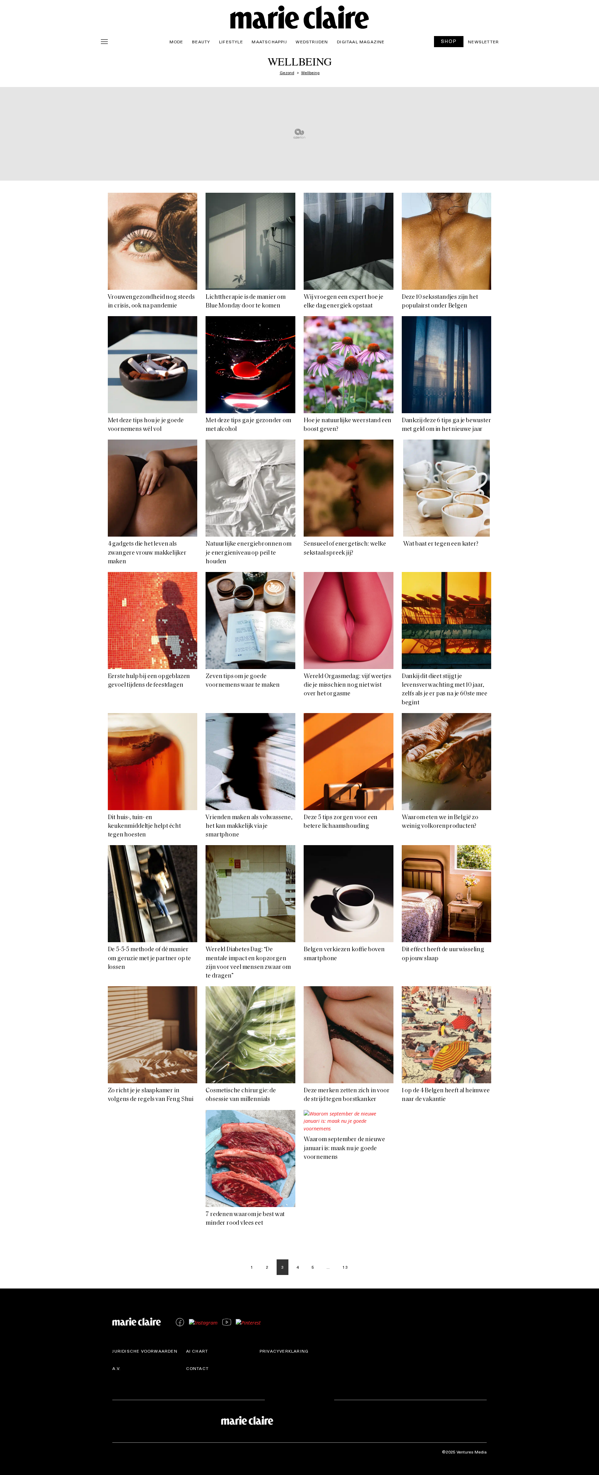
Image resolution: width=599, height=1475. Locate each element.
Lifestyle (231, 41)
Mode (176, 41)
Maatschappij (269, 41)
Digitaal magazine (360, 41)
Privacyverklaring (284, 1351)
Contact (197, 1368)
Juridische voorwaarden (144, 1351)
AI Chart (197, 1351)
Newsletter (483, 41)
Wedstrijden (312, 41)
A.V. (116, 1368)
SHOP (449, 41)
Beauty (201, 41)
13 (345, 1267)
